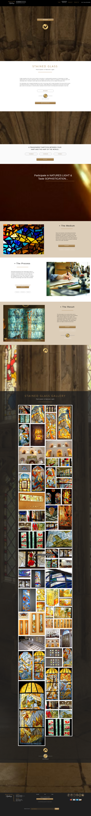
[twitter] (80, 795)
